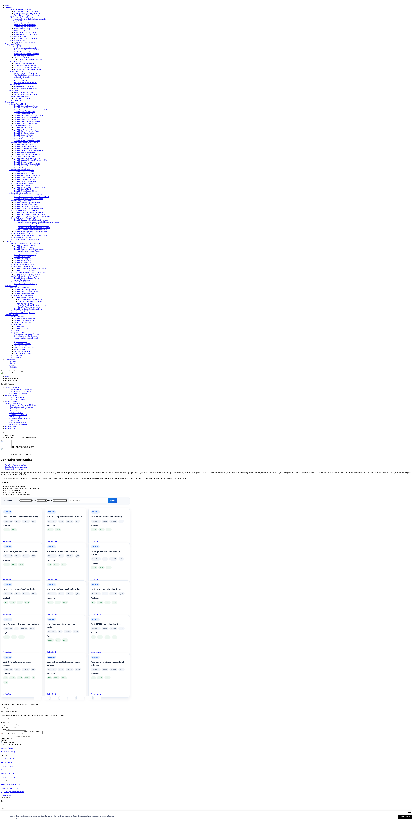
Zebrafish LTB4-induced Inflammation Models (34, 228)
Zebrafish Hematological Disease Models (23, 210)
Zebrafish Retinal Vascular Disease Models (28, 139)
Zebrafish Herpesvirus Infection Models (27, 175)
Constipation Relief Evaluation (24, 63)
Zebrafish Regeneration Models (20, 237)
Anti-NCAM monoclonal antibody (106, 516)
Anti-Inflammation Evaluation (24, 87)
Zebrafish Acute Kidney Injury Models (27, 203)
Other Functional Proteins (22, 353)
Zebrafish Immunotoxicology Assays (21, 264)
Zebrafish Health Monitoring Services (22, 313)
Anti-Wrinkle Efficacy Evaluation (25, 25)
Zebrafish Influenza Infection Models (26, 177)
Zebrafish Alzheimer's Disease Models (27, 158)
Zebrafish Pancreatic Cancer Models (26, 117)
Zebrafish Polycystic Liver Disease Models (28, 199)
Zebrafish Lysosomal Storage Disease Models (29, 187)
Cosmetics (8, 7)
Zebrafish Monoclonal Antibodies (25, 318)
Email (4, 729)
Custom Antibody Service (22, 322)
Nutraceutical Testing (12, 44)
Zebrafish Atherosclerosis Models (25, 146)
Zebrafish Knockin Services (23, 297)
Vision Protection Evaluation (23, 92)
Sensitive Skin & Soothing (18, 36)
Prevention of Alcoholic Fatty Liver (30, 59)
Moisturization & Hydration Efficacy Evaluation (30, 19)
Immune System (19, 349)
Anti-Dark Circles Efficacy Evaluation (27, 13)
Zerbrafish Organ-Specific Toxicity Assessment (25, 243)
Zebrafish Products (11, 315)
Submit (4, 740)
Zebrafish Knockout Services (23, 303)
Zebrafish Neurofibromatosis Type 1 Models (29, 116)
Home (7, 5)
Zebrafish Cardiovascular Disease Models (23, 143)
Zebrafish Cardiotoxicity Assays (24, 245)
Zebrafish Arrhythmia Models (24, 145)
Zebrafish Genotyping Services (24, 293)
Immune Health (14, 85)
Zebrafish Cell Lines (16, 330)
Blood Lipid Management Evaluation (26, 54)
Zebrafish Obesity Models (22, 189)
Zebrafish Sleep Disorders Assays (25, 270)
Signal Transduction (20, 342)
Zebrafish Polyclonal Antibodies (25, 320)
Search (112, 500)
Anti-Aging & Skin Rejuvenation (20, 21)
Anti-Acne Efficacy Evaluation (24, 42)
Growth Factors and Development (25, 336)
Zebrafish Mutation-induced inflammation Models (30, 230)
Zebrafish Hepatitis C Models (24, 174)
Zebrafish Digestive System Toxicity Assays (29, 249)
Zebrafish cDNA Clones (22, 326)
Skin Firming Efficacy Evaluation (25, 27)
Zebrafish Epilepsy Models (23, 162)
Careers (12, 363)
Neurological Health (16, 71)
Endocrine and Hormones (22, 344)
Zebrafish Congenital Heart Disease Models (28, 150)
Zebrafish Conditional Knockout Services (32, 305)
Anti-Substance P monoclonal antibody (21, 624)
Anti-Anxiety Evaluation (22, 77)
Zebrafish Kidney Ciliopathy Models (26, 206)
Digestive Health (15, 61)
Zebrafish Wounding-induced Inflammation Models (31, 232)
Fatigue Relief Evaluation (22, 98)
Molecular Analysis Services (19, 288)
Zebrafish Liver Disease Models (20, 193)
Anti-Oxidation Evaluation (23, 52)
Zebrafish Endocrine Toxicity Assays (26, 278)
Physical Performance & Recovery (21, 96)
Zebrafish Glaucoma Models (23, 135)
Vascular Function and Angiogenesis (26, 338)
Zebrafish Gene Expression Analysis (26, 291)
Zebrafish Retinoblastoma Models (25, 119)
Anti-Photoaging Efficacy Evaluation (26, 34)
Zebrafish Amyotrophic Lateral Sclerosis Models (30, 160)
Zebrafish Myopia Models (22, 137)
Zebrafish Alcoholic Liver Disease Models (28, 195)
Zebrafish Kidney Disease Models (21, 201)
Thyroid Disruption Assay (22, 280)
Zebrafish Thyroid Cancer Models (25, 123)
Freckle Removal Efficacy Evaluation (26, 15)
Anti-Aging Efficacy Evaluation (24, 23)
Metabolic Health (15, 46)
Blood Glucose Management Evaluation (27, 50)
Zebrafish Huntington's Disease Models (27, 164)
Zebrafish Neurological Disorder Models (23, 156)
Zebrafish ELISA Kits (16, 332)
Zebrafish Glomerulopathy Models (25, 204)
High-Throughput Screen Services (12, 792)
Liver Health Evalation (21, 58)
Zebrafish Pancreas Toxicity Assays (30, 253)
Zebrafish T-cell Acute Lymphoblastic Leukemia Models (33, 216)
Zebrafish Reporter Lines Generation (30, 301)
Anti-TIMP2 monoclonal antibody (19, 589)
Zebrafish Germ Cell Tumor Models (26, 106)
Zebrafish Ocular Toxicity (22, 257)
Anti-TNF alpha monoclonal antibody (64, 516)
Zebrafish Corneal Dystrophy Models (26, 131)
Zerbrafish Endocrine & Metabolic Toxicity (24, 276)
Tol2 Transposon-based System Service (31, 299)
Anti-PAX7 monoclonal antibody (62, 551)
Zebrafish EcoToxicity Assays (19, 282)
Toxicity (8, 241)
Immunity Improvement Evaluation (25, 88)
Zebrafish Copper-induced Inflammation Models (34, 224)
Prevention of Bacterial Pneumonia (25, 83)
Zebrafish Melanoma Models (23, 114)
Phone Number (6, 727)
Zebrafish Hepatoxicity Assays (24, 247)
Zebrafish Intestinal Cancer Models (25, 108)
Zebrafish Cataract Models (23, 129)
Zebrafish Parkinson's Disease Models (26, 166)
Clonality (17, 500)
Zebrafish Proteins (7, 762)
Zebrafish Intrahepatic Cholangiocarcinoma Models (31, 110)
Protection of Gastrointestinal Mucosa (26, 67)
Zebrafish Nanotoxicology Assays (25, 284)
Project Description (7, 738)
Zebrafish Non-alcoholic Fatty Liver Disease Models (31, 197)
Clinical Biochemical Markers (24, 347)
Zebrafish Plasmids (15, 355)
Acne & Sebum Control (17, 40)
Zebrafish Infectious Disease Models (21, 170)
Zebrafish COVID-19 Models (24, 172)
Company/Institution (8, 725)
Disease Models (10, 102)
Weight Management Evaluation (25, 56)
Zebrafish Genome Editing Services (21, 295)
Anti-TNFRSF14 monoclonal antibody (20, 516)
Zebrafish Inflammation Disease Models (22, 218)
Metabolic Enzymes (20, 346)
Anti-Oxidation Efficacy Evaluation (26, 32)
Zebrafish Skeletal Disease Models (21, 233)
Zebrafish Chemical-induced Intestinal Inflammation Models (38, 222)
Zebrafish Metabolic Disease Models (21, 183)
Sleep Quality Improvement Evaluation (27, 75)
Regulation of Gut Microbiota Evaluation (28, 69)
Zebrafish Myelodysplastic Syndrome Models (29, 214)
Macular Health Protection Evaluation (26, 94)
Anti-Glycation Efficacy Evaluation (26, 29)
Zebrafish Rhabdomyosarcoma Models (27, 121)
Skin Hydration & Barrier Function (21, 17)
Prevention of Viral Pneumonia (24, 81)
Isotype (50, 500)
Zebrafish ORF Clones (21, 328)
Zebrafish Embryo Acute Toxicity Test (27, 274)
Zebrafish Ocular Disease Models (20, 125)
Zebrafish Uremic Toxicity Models (25, 191)
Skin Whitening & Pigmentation (20, 9)
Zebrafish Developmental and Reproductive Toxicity (27, 272)
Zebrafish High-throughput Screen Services (24, 311)
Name (3, 723)
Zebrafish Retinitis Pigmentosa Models (27, 141)
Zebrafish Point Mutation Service (29, 307)
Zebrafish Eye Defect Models (24, 133)
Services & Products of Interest (12, 734)
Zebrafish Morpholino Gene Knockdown (28, 309)
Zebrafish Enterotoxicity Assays (29, 251)
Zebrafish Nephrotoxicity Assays (25, 255)
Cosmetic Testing (7, 748)
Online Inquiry (8, 541)
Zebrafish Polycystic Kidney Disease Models (29, 208)
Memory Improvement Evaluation (25, 73)
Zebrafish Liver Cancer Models (24, 112)
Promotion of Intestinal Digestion (25, 65)
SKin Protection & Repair (18, 30)
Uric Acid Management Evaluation (25, 48)
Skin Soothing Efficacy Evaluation (25, 38)
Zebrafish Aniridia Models (23, 127)
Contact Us (13, 367)
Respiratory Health (15, 79)
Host (35, 500)
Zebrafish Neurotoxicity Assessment (21, 266)
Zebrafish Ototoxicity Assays (23, 259)
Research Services (11, 286)
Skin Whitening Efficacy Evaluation (26, 11)
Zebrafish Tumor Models (17, 104)
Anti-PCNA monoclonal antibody (106, 589)
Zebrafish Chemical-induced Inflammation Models (31, 220)
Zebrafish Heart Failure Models (24, 152)
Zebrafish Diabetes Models (23, 185)
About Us (12, 361)
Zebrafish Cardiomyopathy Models (25, 148)
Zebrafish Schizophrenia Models (25, 168)
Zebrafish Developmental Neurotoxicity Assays (30, 268)
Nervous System (19, 340)
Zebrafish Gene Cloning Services (25, 290)
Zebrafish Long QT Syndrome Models (27, 154)
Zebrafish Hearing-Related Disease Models (24, 239)
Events (11, 365)
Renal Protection (15, 100)
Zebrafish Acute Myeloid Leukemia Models (28, 212)
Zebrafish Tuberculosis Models (24, 179)
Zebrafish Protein (15, 357)
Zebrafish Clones (15, 324)
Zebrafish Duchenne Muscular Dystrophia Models (31, 235)
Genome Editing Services (9, 788)
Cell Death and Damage (22, 351)
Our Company (10, 359)
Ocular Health (14, 90)
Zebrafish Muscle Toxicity (23, 262)
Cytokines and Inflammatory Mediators (27, 334)
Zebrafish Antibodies (16, 317)
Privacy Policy (13, 819)
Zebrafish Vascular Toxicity (23, 261)
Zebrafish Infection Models (26, 181)
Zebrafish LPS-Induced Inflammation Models (33, 226)
